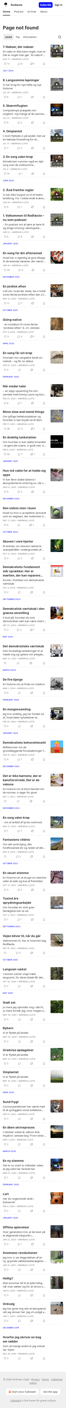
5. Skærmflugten (15, 105)
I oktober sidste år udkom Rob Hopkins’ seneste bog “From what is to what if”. (24, 1133)
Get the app (50, 1391)
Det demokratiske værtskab (23, 646)
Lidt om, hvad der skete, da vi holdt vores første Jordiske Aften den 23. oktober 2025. (24, 292)
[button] (6, 11)
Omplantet (11, 1072)
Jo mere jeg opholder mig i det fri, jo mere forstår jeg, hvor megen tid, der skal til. (24, 1008)
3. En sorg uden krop (18, 157)
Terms (45, 1379)
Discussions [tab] (29, 37)
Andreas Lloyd (20, 59)
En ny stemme (13, 1160)
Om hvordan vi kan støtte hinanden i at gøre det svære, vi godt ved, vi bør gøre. (24, 443)
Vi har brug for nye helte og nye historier (22, 86)
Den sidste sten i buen (19, 508)
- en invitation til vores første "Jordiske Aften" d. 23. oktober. (21, 326)
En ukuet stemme (16, 873)
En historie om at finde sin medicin (24, 684)
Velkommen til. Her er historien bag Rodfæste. (24, 942)
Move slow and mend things (23, 412)
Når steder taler (14, 386)
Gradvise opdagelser (18, 1050)
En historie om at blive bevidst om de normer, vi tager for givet (23, 790)
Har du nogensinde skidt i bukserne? (18, 1200)
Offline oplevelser (16, 1227)
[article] (33, 55)
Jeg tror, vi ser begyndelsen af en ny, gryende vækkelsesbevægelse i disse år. (24, 1259)
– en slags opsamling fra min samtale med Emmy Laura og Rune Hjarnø (24, 392)
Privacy (35, 1379)
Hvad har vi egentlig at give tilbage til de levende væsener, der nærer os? (24, 259)
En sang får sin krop (17, 353)
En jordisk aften (14, 286)
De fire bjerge (13, 679)
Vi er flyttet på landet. (16, 1032)
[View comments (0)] (19, 370)
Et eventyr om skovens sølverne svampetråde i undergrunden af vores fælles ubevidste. (22, 547)
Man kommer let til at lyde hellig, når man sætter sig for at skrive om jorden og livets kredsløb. (24, 1284)
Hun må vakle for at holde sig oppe (24, 473)
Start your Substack (24, 1391)
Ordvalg (9, 1304)
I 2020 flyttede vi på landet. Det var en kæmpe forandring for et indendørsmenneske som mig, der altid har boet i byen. (24, 137)
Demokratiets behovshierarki (24, 742)
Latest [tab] (8, 37)
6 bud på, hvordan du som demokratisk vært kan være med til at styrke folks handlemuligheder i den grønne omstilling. (24, 619)
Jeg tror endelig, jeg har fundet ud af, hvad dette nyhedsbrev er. (23, 715)
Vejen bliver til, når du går (22, 936)
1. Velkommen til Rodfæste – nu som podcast (23, 218)
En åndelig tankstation (19, 437)
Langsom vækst (15, 969)
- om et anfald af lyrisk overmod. (22, 822)
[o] (57, 51)
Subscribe (45, 5)
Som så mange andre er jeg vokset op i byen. (24, 1347)
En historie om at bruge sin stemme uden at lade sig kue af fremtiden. (24, 879)
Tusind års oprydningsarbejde (17, 900)
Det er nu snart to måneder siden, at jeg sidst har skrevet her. (23, 1167)
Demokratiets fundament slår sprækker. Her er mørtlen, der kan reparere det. (21, 571)
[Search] (59, 37)
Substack (15, 1400)
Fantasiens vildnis (16, 839)
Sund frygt (11, 1102)
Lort (6, 1194)
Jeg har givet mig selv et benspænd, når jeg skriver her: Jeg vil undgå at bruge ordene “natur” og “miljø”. (24, 1310)
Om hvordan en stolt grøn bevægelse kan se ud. (18, 909)
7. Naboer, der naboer (18, 47)
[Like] (5, 663)
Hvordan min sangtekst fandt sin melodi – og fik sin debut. (22, 359)
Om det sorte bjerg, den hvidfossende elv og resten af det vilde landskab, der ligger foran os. (24, 845)
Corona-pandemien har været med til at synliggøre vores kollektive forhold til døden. (24, 1108)
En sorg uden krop (16, 817)
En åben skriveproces (19, 1127)
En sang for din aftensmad (22, 253)
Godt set (9, 1002)
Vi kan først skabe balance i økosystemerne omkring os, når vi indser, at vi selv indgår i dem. (23, 481)
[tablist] (21, 37)
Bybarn (8, 1028)
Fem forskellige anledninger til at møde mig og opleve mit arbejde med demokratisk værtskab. (23, 652)
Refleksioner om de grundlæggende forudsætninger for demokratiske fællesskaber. (24, 748)
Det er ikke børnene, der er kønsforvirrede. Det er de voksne (22, 780)
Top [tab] (18, 37)
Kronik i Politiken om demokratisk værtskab (23, 581)
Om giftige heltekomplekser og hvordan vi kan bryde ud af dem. (22, 418)
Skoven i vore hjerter (18, 541)
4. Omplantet (12, 131)
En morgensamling (17, 709)
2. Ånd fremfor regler (18, 190)
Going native (12, 319)
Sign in (58, 5)
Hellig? (8, 1278)
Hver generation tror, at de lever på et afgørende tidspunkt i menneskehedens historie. (24, 1233)
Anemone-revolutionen (20, 1253)
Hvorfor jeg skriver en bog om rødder (22, 1339)
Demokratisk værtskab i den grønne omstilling (24, 611)
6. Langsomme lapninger (21, 80)
